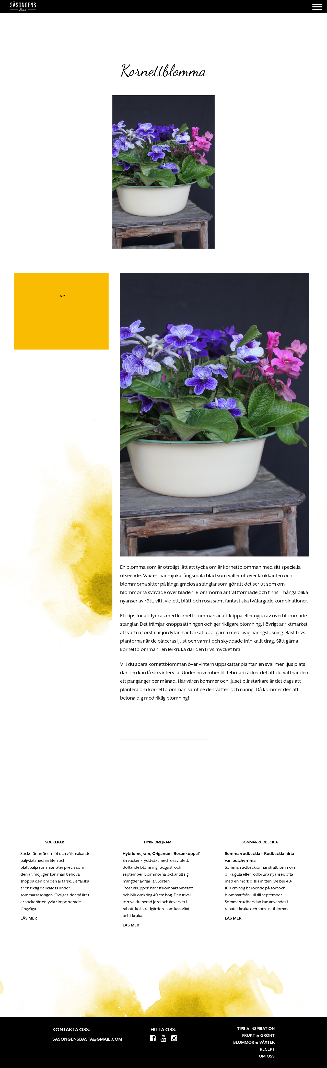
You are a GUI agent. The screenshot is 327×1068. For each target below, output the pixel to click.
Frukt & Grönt (258, 1035)
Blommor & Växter (254, 1042)
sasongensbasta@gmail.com (87, 1039)
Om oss (267, 1056)
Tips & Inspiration (256, 1028)
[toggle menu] (317, 6)
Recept (267, 1049)
